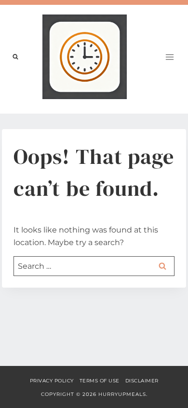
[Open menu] (169, 56)
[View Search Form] (15, 57)
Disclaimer (142, 381)
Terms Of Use (100, 381)
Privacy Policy (52, 381)
